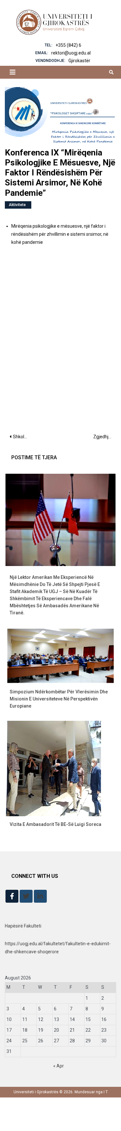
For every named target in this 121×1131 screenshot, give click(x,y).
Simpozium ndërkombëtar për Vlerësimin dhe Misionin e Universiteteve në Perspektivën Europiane (59, 699)
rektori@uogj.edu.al (71, 53)
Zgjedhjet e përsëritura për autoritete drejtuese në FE (104, 436)
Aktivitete (17, 205)
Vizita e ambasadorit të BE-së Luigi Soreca (55, 824)
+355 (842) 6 (68, 45)
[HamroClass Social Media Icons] (11, 896)
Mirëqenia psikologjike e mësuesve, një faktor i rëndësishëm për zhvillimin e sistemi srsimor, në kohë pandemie (59, 234)
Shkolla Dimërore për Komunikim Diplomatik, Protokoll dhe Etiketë (23, 436)
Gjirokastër (79, 60)
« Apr (58, 1065)
